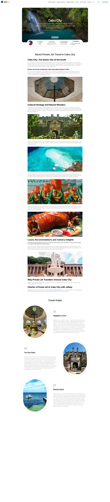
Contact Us (106, 2)
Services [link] (77, 2)
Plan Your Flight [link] (83, 2)
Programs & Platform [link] (70, 2)
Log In (98, 2)
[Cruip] (5, 2)
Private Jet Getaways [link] (61, 2)
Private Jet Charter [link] (51, 2)
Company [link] (89, 2)
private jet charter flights (54, 290)
